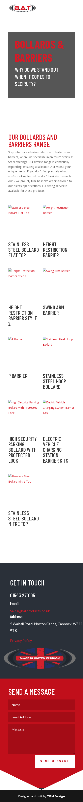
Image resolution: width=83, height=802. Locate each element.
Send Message (54, 761)
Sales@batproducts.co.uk (30, 611)
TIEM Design (56, 796)
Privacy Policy (21, 640)
